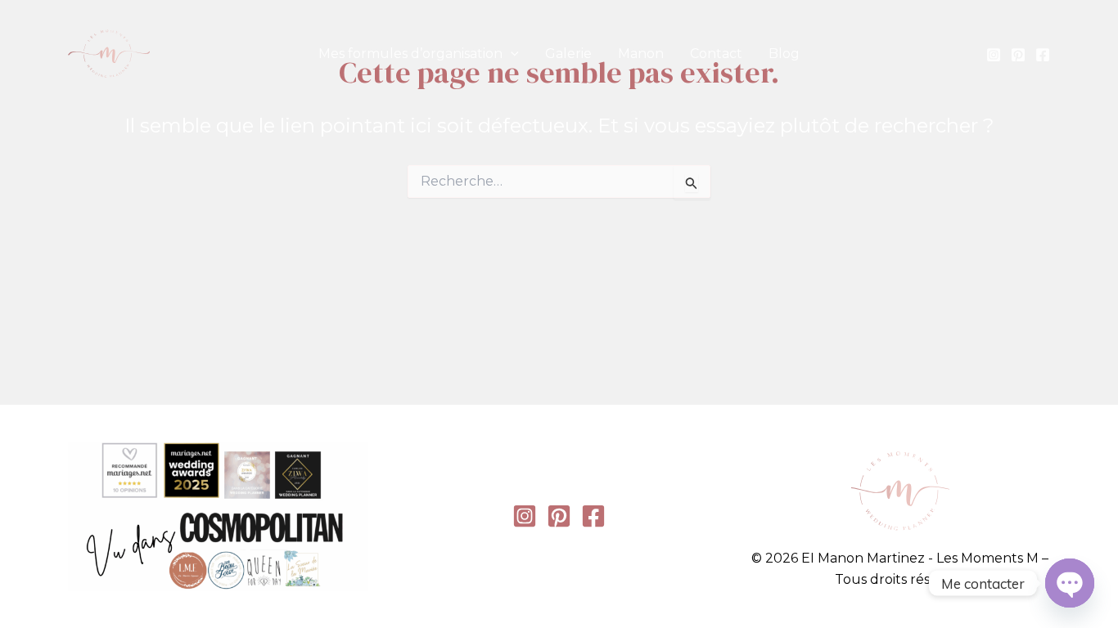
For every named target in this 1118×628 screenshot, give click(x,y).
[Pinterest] (1018, 54)
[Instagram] (993, 54)
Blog (784, 53)
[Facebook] (1042, 54)
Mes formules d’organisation (410, 53)
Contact (716, 53)
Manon (641, 53)
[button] (511, 54)
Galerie (568, 53)
